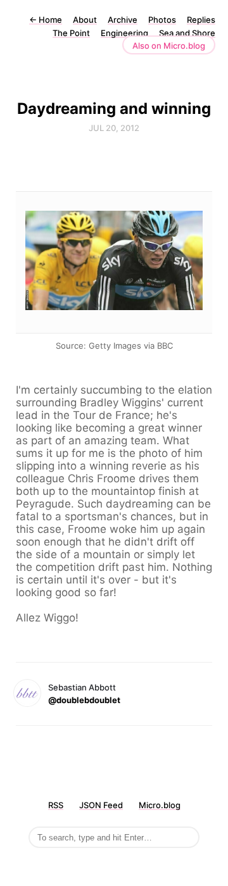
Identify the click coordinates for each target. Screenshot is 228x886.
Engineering (124, 33)
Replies (201, 20)
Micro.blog (159, 805)
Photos (162, 20)
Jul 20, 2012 (114, 128)
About (85, 20)
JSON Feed (101, 805)
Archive (122, 20)
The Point (71, 33)
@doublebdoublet (84, 700)
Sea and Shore (187, 33)
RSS (55, 805)
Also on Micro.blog (168, 46)
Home (45, 20)
